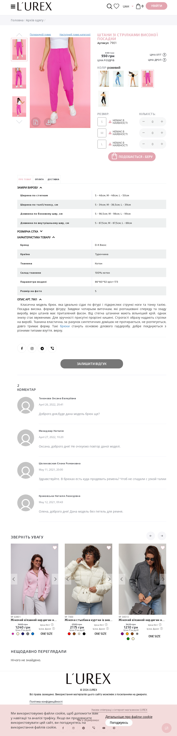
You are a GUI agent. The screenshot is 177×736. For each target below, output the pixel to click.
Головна (17, 20)
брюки (65, 326)
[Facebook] (21, 348)
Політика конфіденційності (46, 701)
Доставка (53, 179)
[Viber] (52, 348)
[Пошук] (110, 6)
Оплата (39, 179)
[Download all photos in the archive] (36, 122)
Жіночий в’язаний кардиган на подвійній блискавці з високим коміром (34, 620)
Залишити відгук (91, 364)
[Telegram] (42, 348)
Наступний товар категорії (75, 34)
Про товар (25, 179)
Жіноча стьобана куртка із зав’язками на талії (88, 620)
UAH (126, 6)
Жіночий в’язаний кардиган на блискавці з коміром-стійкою (142, 620)
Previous (19, 35)
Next (19, 121)
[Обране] (116, 6)
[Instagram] (31, 348)
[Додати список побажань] (54, 548)
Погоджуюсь (119, 722)
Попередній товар (40, 34)
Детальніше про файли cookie (128, 716)
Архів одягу (35, 20)
